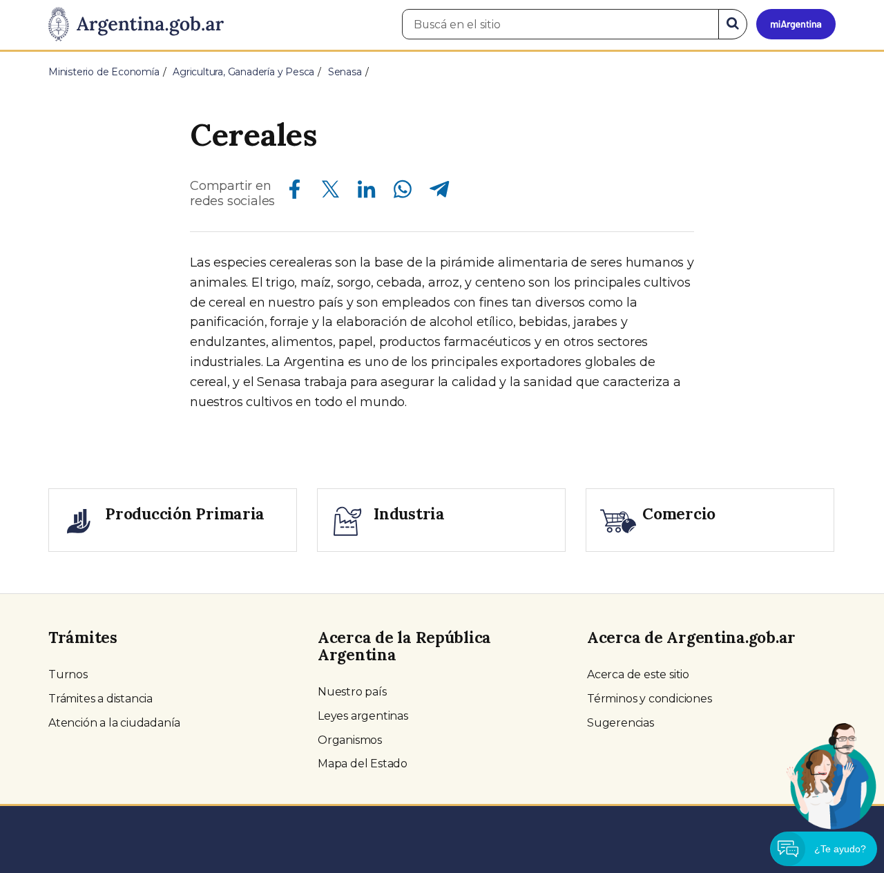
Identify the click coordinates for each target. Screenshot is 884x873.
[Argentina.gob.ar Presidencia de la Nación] (136, 25)
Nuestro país (352, 691)
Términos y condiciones (649, 698)
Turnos (68, 674)
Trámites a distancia (100, 698)
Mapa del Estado (362, 763)
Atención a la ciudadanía (114, 722)
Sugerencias (620, 722)
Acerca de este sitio (638, 674)
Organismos (350, 740)
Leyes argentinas (363, 715)
